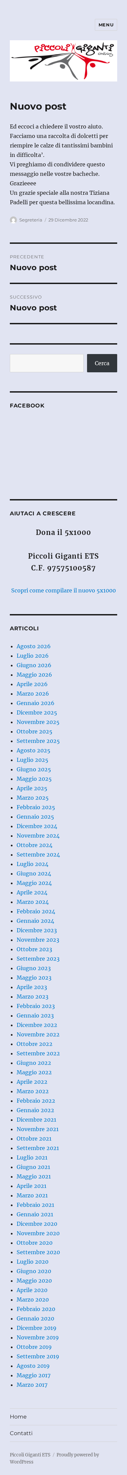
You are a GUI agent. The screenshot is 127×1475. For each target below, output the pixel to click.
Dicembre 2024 (37, 826)
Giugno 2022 (34, 1062)
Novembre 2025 (38, 722)
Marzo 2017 (32, 1384)
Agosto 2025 (33, 750)
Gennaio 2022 (35, 1110)
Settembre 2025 (38, 741)
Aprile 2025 (32, 788)
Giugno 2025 (34, 769)
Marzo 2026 (33, 693)
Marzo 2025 (33, 797)
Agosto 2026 (34, 646)
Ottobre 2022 (34, 1043)
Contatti (21, 1433)
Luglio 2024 (32, 864)
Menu (106, 24)
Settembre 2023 (38, 958)
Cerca (102, 363)
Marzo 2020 (33, 1299)
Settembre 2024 (38, 854)
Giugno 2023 (34, 968)
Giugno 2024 (34, 873)
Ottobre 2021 (34, 1138)
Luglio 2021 (32, 1157)
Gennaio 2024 (35, 920)
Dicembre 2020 (37, 1223)
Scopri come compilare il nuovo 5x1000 (63, 590)
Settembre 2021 (38, 1148)
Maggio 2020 (34, 1280)
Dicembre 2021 (36, 1119)
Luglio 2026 (33, 655)
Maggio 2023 (34, 977)
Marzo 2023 (32, 996)
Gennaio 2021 (35, 1214)
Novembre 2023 (38, 939)
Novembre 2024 (38, 835)
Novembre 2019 (38, 1337)
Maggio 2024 (34, 883)
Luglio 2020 (32, 1261)
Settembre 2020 (38, 1252)
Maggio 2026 (34, 674)
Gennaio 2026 (36, 703)
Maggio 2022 (34, 1072)
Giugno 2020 (34, 1271)
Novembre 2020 (38, 1233)
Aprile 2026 (32, 684)
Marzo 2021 (32, 1195)
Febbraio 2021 (35, 1204)
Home (18, 1416)
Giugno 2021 (33, 1167)
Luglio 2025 (32, 759)
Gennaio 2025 (35, 816)
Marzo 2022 (33, 1091)
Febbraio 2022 (36, 1100)
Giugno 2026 (34, 665)
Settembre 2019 (38, 1356)
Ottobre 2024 (34, 845)
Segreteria (30, 220)
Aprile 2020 (32, 1290)
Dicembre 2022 (37, 1025)
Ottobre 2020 (34, 1242)
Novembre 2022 (38, 1034)
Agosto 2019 (33, 1365)
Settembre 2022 (38, 1053)
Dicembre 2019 (37, 1328)
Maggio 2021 (34, 1176)
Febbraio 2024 (36, 911)
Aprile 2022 (32, 1081)
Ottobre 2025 (34, 731)
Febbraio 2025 (36, 807)
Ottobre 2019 (34, 1346)
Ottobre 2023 (34, 949)
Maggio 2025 (34, 778)
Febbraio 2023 (36, 1006)
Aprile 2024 (32, 892)
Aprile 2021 (31, 1186)
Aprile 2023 (32, 987)
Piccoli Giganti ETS (30, 1455)
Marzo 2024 (33, 901)
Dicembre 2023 (37, 930)
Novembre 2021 (38, 1129)
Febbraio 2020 (36, 1309)
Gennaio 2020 (35, 1318)
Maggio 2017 (33, 1375)
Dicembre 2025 (37, 712)
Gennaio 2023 (35, 1015)
